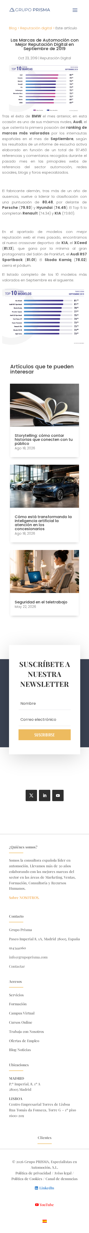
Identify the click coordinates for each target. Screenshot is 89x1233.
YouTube (47, 1204)
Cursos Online (20, 1022)
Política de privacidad (33, 1173)
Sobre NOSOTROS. (24, 897)
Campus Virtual (21, 1013)
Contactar (17, 966)
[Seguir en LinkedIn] (44, 795)
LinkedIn (46, 1188)
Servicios (16, 994)
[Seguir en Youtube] (58, 795)
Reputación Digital (55, 58)
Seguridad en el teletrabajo (41, 602)
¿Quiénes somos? (23, 847)
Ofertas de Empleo (24, 1040)
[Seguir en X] (31, 795)
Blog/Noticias (20, 1049)
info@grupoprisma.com (28, 957)
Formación (18, 1003)
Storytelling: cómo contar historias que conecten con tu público (44, 439)
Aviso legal (62, 1173)
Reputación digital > (37, 28)
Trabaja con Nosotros (26, 1031)
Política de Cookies (27, 1178)
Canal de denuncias (62, 1178)
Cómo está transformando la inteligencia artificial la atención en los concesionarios (43, 523)
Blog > (14, 28)
